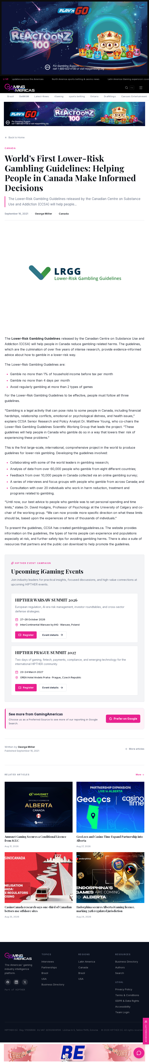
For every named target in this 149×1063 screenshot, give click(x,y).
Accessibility (122, 1006)
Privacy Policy (123, 989)
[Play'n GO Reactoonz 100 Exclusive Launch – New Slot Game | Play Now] (74, 114)
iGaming (58, 96)
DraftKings (110, 96)
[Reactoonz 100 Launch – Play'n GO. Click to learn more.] (74, 38)
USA (44, 978)
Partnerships (49, 967)
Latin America (86, 961)
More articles (136, 748)
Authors (120, 967)
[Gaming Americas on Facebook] (8, 982)
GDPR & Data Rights (127, 1000)
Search (119, 973)
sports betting (77, 96)
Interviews (48, 961)
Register (28, 634)
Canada (64, 213)
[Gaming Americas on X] (25, 982)
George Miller (43, 213)
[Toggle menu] (140, 87)
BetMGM (24, 96)
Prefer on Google (125, 718)
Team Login (122, 1012)
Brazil (10, 96)
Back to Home (17, 137)
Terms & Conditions (127, 995)
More (138, 774)
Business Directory (53, 984)
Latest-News (41, 96)
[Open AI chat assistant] (138, 1052)
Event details (50, 634)
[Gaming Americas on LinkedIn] (16, 982)
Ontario (94, 96)
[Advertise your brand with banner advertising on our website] (74, 1052)
